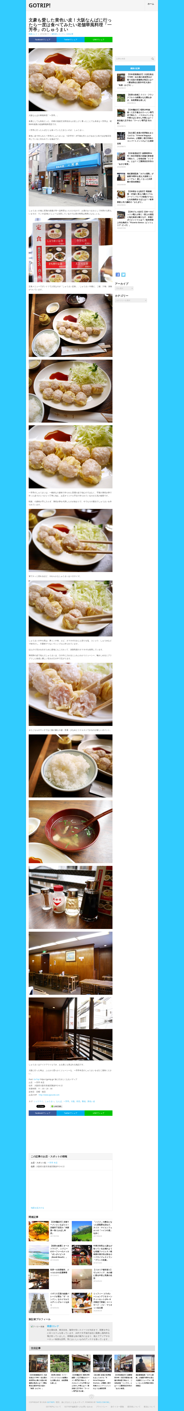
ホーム (151, 4)
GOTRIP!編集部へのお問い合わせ (78, 1407)
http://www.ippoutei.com (49, 1095)
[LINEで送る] (56, 1106)
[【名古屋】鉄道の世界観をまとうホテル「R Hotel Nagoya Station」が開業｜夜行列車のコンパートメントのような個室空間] (102, 1363)
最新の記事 (135, 68)
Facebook (118, 275)
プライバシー (101, 1407)
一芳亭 (66, 1101)
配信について (149, 1407)
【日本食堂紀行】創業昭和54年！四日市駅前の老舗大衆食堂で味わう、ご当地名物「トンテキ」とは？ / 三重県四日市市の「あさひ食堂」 (135, 158)
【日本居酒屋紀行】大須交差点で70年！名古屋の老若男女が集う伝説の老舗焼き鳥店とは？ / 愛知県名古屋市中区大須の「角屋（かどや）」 (135, 79)
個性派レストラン (58, 34)
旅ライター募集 (117, 1407)
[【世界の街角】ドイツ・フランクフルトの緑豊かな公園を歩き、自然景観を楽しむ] (59, 1363)
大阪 (73, 1101)
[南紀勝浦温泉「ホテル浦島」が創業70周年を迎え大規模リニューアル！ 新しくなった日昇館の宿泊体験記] (145, 1363)
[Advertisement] (70, 1134)
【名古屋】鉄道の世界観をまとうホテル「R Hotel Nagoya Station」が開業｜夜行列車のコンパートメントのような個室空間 (135, 138)
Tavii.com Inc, (103, 1402)
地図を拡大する (37, 1208)
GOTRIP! (40, 5)
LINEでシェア (98, 40)
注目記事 (69, 34)
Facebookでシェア (42, 40)
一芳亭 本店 (53, 1163)
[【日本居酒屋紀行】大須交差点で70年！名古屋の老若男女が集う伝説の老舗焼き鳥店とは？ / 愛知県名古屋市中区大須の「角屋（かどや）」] (38, 1363)
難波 (84, 1101)
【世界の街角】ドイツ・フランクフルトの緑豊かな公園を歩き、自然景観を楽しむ (140, 97)
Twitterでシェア (70, 40)
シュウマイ (38, 1101)
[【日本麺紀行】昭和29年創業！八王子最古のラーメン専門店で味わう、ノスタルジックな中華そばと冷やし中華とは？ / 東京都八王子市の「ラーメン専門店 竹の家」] (81, 1363)
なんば (59, 1101)
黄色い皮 (91, 1101)
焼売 (78, 1101)
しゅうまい (49, 1101)
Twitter (123, 275)
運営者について (133, 1407)
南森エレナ (33, 34)
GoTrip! (37, 1079)
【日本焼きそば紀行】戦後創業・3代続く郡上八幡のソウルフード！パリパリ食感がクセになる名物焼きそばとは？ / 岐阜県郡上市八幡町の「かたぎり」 (135, 196)
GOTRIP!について (53, 1407)
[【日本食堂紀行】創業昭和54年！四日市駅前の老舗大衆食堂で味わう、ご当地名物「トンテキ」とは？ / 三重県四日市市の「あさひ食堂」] (123, 1363)
